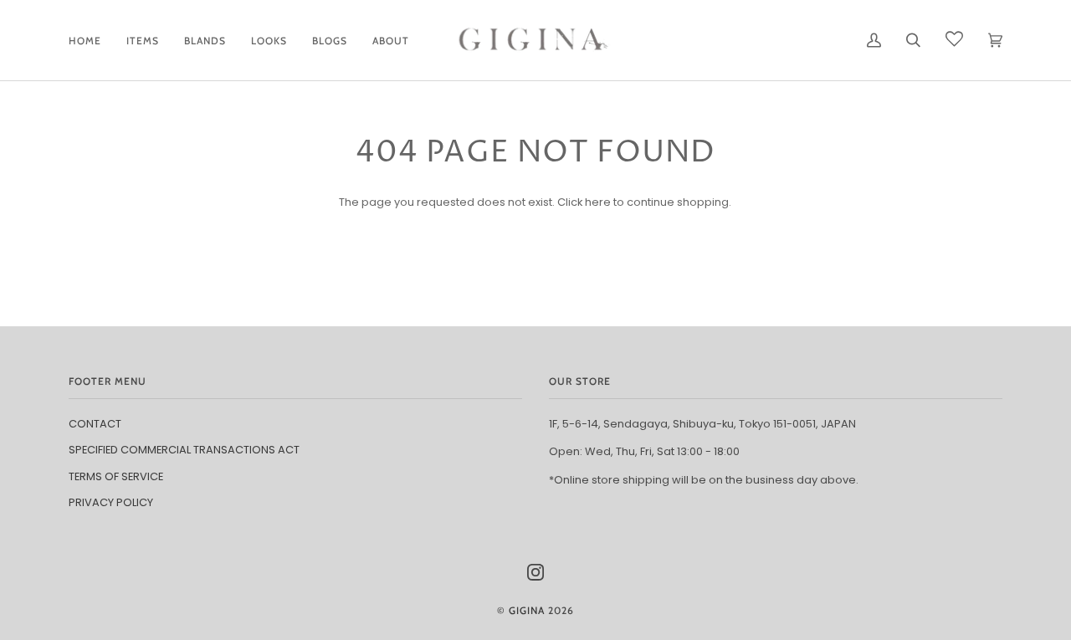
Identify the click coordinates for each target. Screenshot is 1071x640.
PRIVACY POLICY (111, 502)
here (598, 202)
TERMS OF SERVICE (116, 476)
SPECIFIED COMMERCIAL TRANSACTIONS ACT (184, 450)
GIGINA (527, 610)
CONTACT (95, 424)
